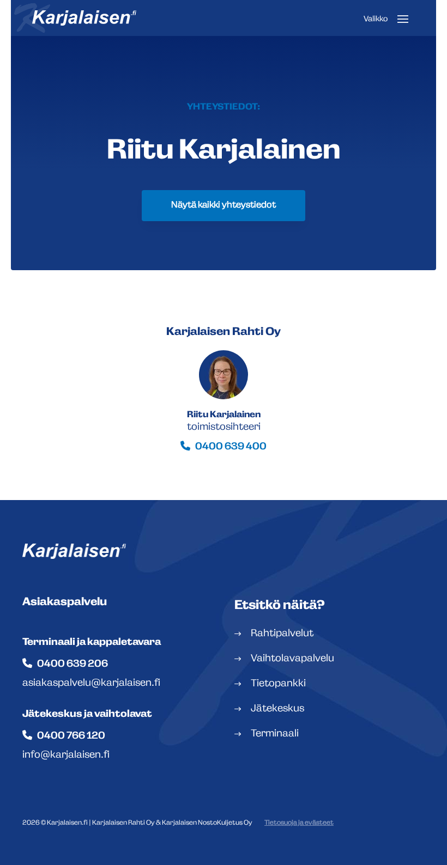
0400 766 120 (71, 736)
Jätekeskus (277, 709)
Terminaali (275, 734)
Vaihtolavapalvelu (292, 659)
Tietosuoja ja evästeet (299, 823)
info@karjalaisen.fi (66, 755)
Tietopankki (278, 684)
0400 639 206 (72, 664)
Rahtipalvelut (282, 634)
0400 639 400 (231, 447)
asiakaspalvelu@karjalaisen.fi (91, 684)
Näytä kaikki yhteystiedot (223, 205)
